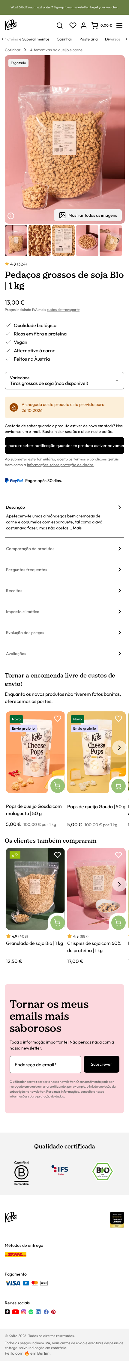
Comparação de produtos (30, 548)
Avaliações (16, 653)
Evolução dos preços (25, 632)
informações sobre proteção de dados (60, 464)
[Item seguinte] (118, 240)
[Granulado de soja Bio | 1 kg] (35, 906)
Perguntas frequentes (26, 569)
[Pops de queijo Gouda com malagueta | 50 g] (35, 769)
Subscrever (101, 1064)
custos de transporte (63, 309)
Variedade (20, 377)
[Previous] (2, 39)
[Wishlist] (73, 25)
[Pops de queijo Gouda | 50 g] (96, 769)
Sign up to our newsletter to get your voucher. (86, 7)
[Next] (126, 39)
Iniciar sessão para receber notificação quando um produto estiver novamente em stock (64, 445)
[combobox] (62, 383)
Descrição (15, 507)
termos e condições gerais (96, 459)
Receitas (14, 590)
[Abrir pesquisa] (59, 25)
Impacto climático (22, 611)
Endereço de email (36, 1065)
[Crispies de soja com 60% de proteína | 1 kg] (96, 906)
